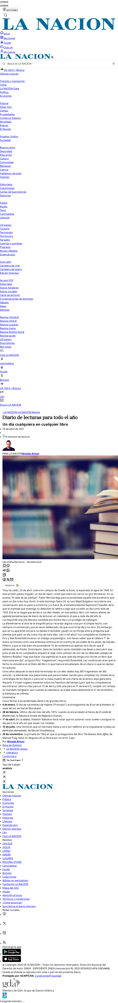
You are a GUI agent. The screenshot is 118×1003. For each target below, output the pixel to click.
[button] (59, 230)
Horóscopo (6, 236)
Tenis (3, 210)
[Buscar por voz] (113, 64)
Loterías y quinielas (11, 243)
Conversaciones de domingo (16, 299)
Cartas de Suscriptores (13, 192)
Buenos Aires (7, 147)
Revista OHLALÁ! (9, 317)
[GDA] (11, 987)
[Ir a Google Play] (11, 954)
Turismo (5, 228)
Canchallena (7, 214)
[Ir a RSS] (4, 943)
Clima (3, 85)
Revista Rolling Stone (12, 332)
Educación (6, 155)
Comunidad (7, 162)
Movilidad (5, 121)
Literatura (12, 752)
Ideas (3, 306)
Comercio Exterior (10, 118)
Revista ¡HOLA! (8, 321)
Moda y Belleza (8, 251)
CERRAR (4, 2)
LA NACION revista (17, 749)
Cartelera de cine (10, 265)
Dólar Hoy (6, 107)
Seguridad (6, 151)
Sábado (4, 302)
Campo (4, 110)
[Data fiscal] (4, 997)
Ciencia (4, 169)
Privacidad (55, 975)
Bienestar (5, 166)
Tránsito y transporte (12, 81)
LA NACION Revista (28, 412)
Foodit (7, 43)
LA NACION (9, 412)
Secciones (9, 38)
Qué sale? (5, 262)
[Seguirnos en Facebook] (4, 914)
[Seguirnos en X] (4, 924)
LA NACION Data (9, 88)
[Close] (4, 772)
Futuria (4, 103)
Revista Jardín (8, 335)
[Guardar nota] (4, 566)
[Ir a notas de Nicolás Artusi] (59, 445)
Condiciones (42, 975)
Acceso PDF (6, 280)
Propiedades (7, 114)
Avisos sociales (8, 291)
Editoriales (6, 184)
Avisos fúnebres (9, 287)
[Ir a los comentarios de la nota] (8, 566)
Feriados (5, 239)
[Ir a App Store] (11, 961)
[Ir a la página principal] (59, 29)
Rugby (3, 206)
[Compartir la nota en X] (8, 580)
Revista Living (8, 328)
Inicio (7, 33)
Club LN (8, 47)
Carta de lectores (10, 295)
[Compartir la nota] (4, 570)
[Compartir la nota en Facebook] (4, 580)
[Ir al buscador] (5, 15)
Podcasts (5, 247)
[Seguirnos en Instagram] (4, 933)
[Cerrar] (52, 57)
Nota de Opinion (12, 745)
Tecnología (6, 232)
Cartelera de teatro (11, 269)
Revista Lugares (9, 324)
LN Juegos (6, 225)
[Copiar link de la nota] (4, 575)
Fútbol (3, 203)
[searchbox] (58, 63)
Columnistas (7, 188)
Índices (4, 125)
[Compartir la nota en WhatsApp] (8, 570)
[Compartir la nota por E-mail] (12, 580)
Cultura (4, 158)
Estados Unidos (9, 136)
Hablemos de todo (11, 173)
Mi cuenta (9, 52)
